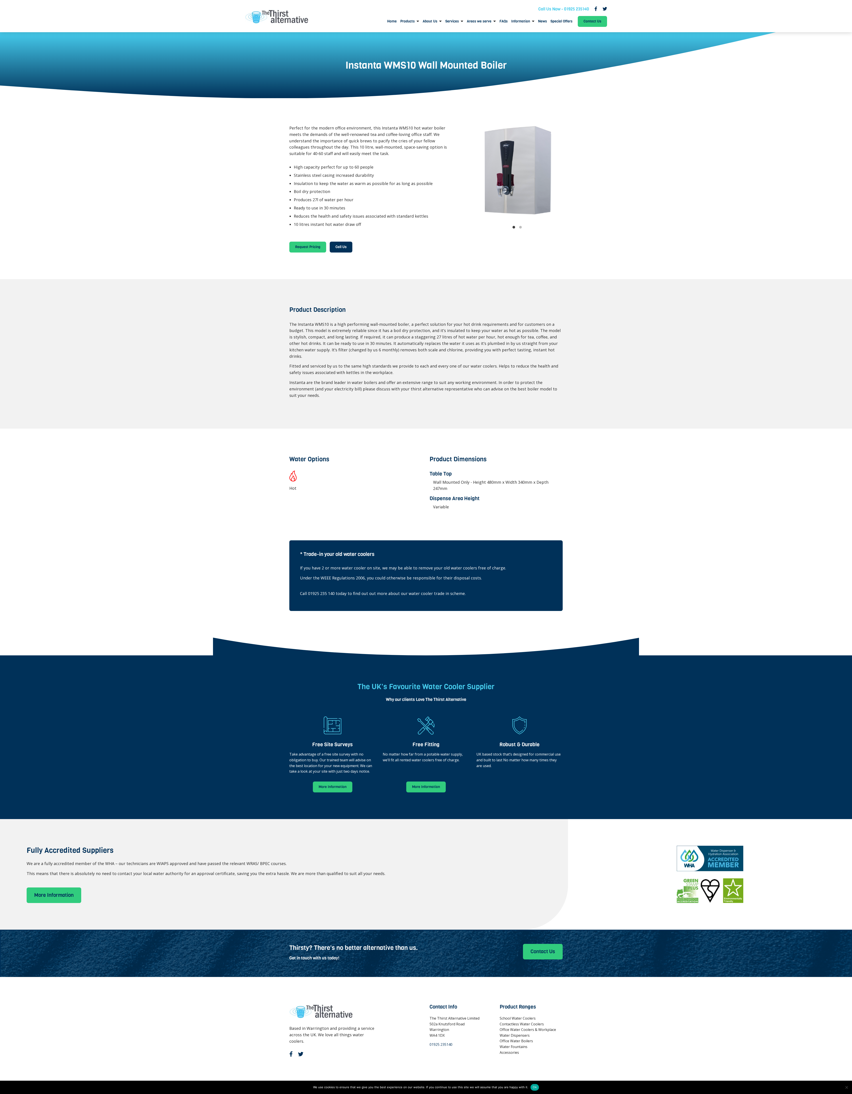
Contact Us (592, 21)
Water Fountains (513, 1046)
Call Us (341, 247)
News (542, 21)
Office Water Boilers (516, 1040)
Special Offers (561, 21)
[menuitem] (392, 21)
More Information (333, 786)
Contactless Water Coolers (522, 1024)
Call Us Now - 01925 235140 (563, 9)
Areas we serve (479, 21)
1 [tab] (514, 227)
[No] (846, 1087)
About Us (430, 21)
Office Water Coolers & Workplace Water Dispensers (528, 1032)
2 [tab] (520, 227)
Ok (535, 1087)
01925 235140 (441, 1044)
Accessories (509, 1052)
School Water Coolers (518, 1018)
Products (407, 21)
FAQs (503, 21)
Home (392, 21)
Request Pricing (307, 247)
